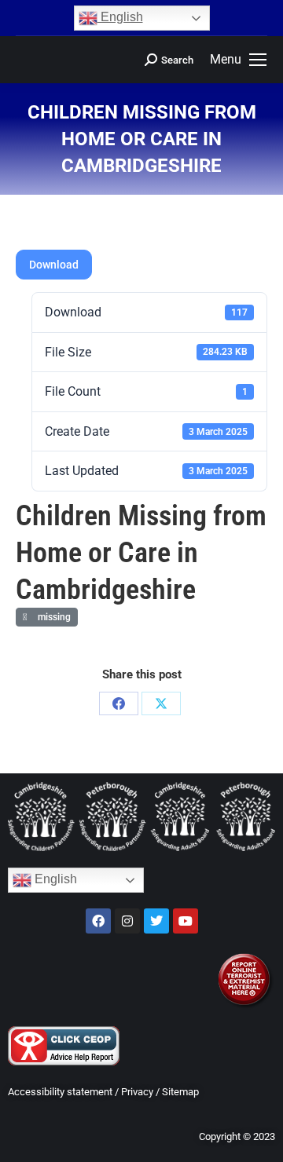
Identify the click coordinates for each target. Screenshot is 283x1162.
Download (54, 264)
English (120, 17)
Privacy (137, 1092)
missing (52, 617)
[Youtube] (185, 921)
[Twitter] (156, 921)
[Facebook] (118, 703)
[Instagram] (127, 921)
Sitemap (180, 1092)
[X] (161, 703)
